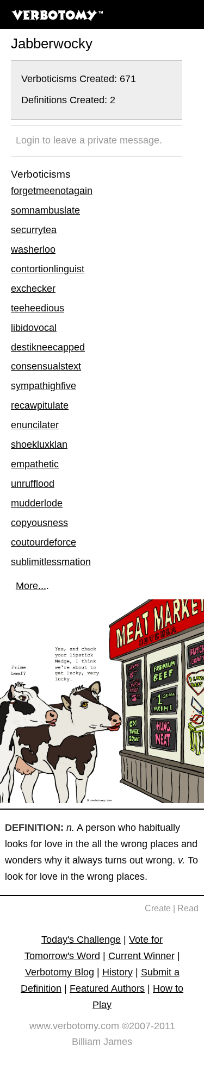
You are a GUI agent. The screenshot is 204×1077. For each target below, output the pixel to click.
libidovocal (34, 327)
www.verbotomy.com (74, 1025)
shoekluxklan (39, 444)
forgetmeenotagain (51, 190)
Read (188, 908)
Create (158, 908)
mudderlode (37, 503)
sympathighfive (43, 385)
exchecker (33, 288)
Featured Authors (107, 988)
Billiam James (102, 1041)
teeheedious (37, 308)
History (117, 972)
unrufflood (32, 483)
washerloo (33, 249)
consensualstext (46, 366)
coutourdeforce (43, 542)
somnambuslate (45, 210)
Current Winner (141, 955)
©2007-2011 (148, 1025)
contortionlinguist (47, 269)
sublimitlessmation (51, 561)
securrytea (34, 229)
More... (31, 585)
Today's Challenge (81, 939)
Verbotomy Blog (59, 972)
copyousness (39, 522)
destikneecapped (48, 347)
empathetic (35, 464)
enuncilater (35, 424)
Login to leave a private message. (89, 140)
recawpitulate (40, 405)
